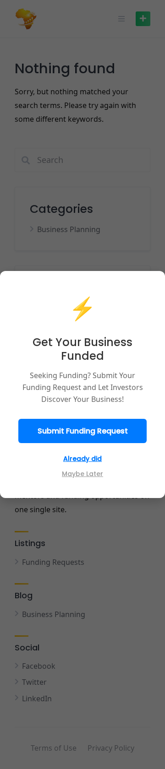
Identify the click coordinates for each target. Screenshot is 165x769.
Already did (82, 458)
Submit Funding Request (83, 431)
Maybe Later (82, 473)
